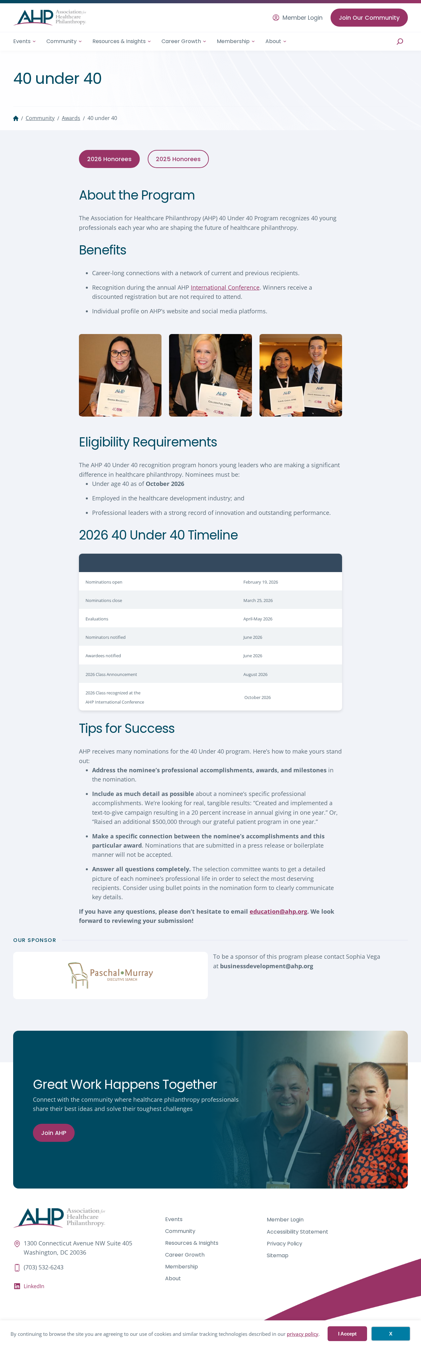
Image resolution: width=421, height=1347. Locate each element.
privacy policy (302, 1334)
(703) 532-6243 (43, 1267)
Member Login (303, 17)
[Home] (15, 118)
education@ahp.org (278, 911)
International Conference (225, 287)
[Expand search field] (400, 41)
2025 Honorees (178, 159)
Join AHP (53, 1133)
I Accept (347, 1333)
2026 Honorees (109, 159)
